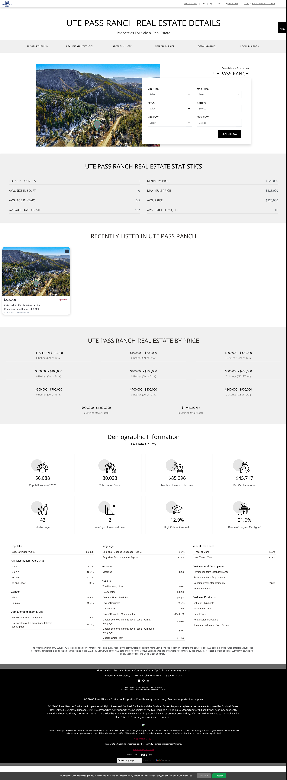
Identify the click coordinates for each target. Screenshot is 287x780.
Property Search (37, 46)
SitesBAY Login (174, 675)
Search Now (229, 133)
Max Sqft (203, 117)
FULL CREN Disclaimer (143, 739)
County (138, 670)
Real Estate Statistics (79, 46)
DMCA (137, 675)
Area (187, 670)
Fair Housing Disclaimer (143, 749)
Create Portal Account (263, 3)
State (127, 670)
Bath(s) (201, 103)
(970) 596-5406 (190, 3)
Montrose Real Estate (109, 670)
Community (174, 670)
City (148, 670)
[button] (282, 27)
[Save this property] (67, 251)
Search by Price (164, 46)
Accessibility (123, 675)
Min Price (153, 88)
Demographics (207, 46)
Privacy (108, 675)
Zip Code (159, 670)
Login (246, 3)
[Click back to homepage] (6, 3)
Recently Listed (122, 46)
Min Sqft (153, 117)
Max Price (203, 88)
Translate (166, 760)
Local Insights (249, 46)
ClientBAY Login (153, 675)
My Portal (233, 3)
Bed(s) (151, 103)
